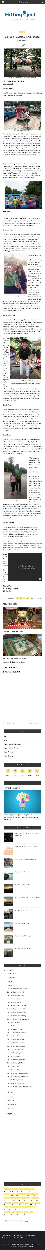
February (10, 1104)
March (10, 1100)
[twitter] (21, 2)
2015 (7, 1114)
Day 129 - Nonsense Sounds (15, 992)
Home (5, 736)
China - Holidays (9, 756)
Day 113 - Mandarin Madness (16, 1046)
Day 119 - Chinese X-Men (14, 1026)
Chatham (7, 1193)
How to (15, 1198)
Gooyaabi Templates (27, 1246)
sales (6, 1207)
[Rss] (37, 771)
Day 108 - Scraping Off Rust (15, 1063)
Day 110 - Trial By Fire (14, 1056)
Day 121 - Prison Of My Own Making (18, 1019)
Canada (32, 1189)
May (9, 1092)
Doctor (30, 1193)
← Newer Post (10, 723)
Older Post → (35, 723)
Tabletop (6, 1212)
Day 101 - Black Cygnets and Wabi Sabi (19, 1087)
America (6, 1189)
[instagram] (23, 2)
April (9, 1096)
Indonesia (27, 1198)
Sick (16, 1207)
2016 (7, 970)
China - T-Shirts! (9, 752)
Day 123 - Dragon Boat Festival (16, 1012)
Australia (13, 1189)
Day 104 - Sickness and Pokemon (17, 1076)
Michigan (15, 1203)
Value (26, 1212)
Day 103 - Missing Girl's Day (15, 1080)
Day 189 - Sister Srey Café (23, 910)
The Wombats (7, 591)
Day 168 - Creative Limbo (13, 631)
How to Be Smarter (12, 788)
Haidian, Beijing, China (17, 662)
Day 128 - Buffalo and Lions (15, 995)
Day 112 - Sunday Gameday (15, 1049)
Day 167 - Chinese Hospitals (14, 658)
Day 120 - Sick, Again (13, 1022)
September (11, 973)
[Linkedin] (22, 771)
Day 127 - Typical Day (13, 999)
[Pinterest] (30, 771)
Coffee (18, 1193)
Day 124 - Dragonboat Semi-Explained (27, 897)
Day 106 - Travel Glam (14, 1070)
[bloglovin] (26, 2)
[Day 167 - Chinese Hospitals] (22, 645)
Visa (30, 1212)
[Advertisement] (17, 1133)
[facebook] (19, 2)
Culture (24, 1193)
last (38, 1198)
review (37, 1203)
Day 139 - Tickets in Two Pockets (25, 859)
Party (27, 1203)
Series (11, 1207)
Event (35, 1193)
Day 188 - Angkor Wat (22, 923)
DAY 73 (10, 136)
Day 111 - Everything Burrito (15, 1053)
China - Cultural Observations (12, 744)
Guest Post (7, 1198)
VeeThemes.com (37, 1244)
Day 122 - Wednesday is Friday (16, 1016)
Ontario (21, 1203)
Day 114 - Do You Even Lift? (15, 1043)
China (22, 32)
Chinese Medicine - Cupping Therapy (27, 846)
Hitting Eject (18, 1244)
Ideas (5, 740)
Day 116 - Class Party (13, 1036)
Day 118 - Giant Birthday (14, 1029)
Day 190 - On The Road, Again (24, 872)
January (10, 1108)
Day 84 (10, 322)
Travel (13, 1212)
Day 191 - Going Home (22, 884)
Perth (32, 1203)
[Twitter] (15, 771)
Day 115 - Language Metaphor (16, 1039)
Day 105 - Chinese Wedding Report (17, 1073)
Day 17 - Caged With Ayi (22, 936)
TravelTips (19, 1212)
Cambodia (25, 1189)
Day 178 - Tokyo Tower (22, 948)
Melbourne (7, 1203)
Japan (33, 1198)
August (10, 977)
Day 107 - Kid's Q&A (13, 1066)
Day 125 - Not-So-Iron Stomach (16, 1005)
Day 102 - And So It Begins (15, 1083)
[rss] (28, 2)
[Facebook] (8, 771)
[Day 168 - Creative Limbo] (22, 618)
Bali (19, 1189)
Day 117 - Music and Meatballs (16, 1033)
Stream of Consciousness (27, 1207)
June (9, 986)
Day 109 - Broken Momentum (16, 1060)
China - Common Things (11, 748)
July (9, 982)
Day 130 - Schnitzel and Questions (17, 989)
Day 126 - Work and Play (14, 1002)
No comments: (36, 598)
